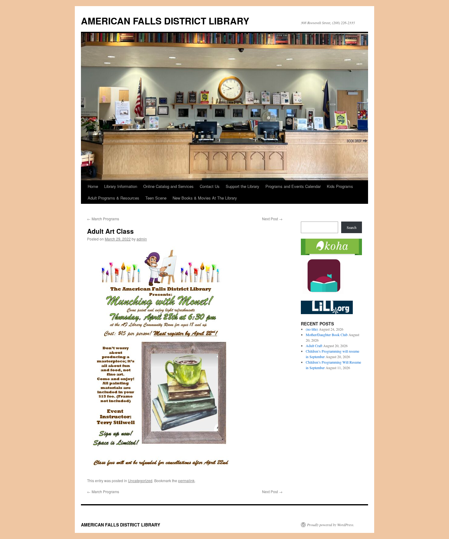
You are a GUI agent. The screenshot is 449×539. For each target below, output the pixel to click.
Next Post (272, 218)
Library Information (120, 186)
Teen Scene (155, 198)
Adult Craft (314, 345)
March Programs (103, 218)
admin (142, 238)
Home (93, 186)
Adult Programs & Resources (113, 198)
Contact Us (210, 186)
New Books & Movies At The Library (205, 198)
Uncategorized (140, 480)
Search (351, 227)
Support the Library (242, 186)
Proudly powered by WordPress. (330, 524)
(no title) (312, 329)
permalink (186, 480)
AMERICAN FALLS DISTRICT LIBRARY (165, 20)
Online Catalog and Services (168, 186)
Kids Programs (340, 186)
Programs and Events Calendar (293, 186)
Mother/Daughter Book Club (327, 334)
